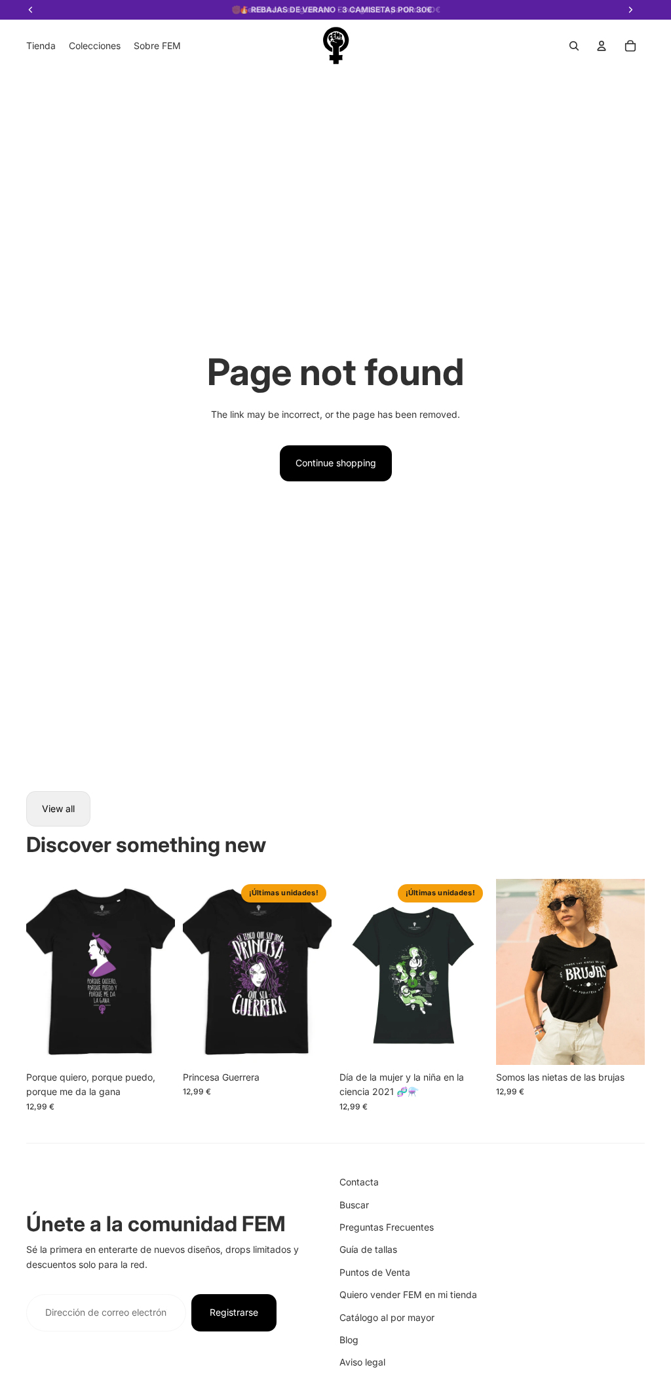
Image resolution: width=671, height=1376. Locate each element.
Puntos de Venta (374, 1272)
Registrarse (234, 1312)
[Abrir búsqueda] (574, 45)
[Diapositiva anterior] (36, 972)
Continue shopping (336, 462)
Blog (348, 1339)
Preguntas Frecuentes (386, 1227)
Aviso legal (362, 1361)
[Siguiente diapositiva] (165, 972)
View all (58, 808)
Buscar (354, 1204)
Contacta (359, 1181)
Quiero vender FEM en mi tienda (408, 1294)
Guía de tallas (368, 1249)
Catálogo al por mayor (386, 1317)
